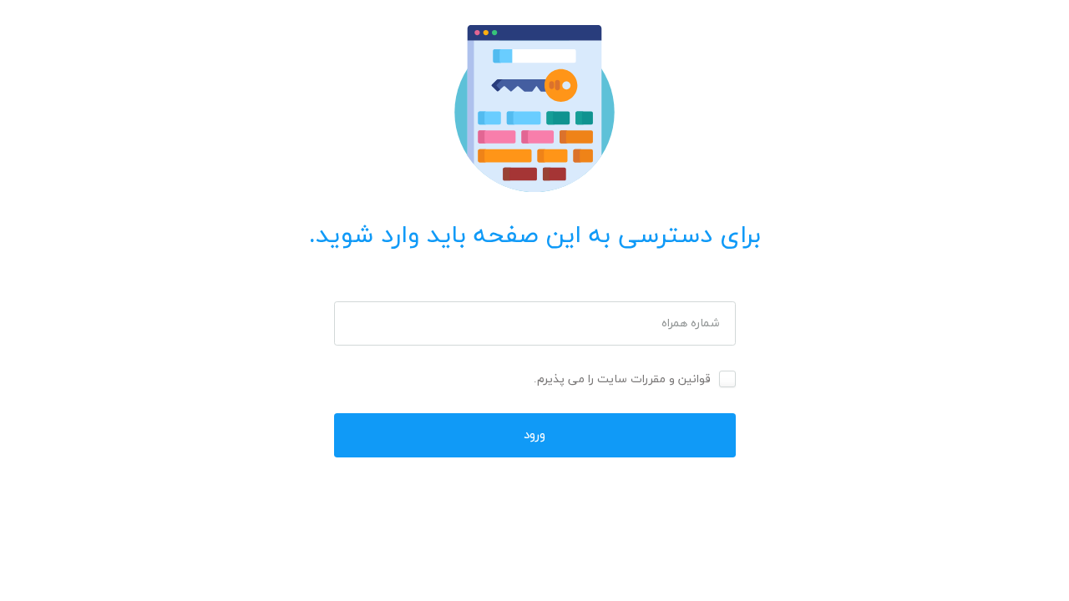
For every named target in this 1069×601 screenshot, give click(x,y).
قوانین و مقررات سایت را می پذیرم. (622, 379)
